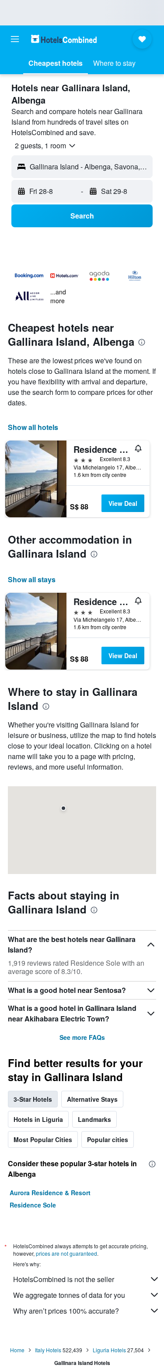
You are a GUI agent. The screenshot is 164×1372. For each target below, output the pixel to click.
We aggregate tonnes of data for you (69, 1295)
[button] (14, 39)
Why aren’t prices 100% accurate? (66, 1311)
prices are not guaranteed (66, 1253)
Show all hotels (33, 427)
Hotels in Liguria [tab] (38, 1119)
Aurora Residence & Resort (50, 1192)
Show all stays (32, 579)
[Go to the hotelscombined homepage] (64, 39)
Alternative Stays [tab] (92, 1099)
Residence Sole (33, 1204)
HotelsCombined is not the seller (63, 1279)
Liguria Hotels (109, 1350)
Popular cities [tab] (107, 1139)
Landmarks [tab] (94, 1119)
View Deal (122, 503)
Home (17, 1350)
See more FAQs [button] (82, 1037)
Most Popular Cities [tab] (43, 1139)
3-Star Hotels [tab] (33, 1099)
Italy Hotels (48, 1350)
